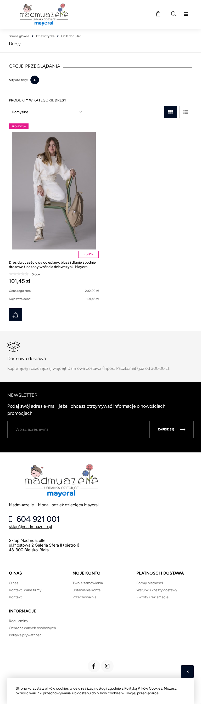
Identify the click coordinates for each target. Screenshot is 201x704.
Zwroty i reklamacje (152, 597)
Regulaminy (18, 621)
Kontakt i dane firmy (25, 590)
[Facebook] (94, 666)
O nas (13, 583)
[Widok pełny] (186, 112)
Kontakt (15, 597)
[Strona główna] (44, 14)
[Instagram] (107, 666)
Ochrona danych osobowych (32, 628)
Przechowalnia (84, 597)
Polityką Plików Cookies (143, 688)
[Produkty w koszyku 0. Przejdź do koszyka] (158, 14)
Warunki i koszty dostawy (156, 590)
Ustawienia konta (86, 590)
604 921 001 (37, 519)
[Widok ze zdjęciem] (170, 112)
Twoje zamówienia (87, 583)
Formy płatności (149, 583)
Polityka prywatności (25, 635)
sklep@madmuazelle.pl (30, 526)
